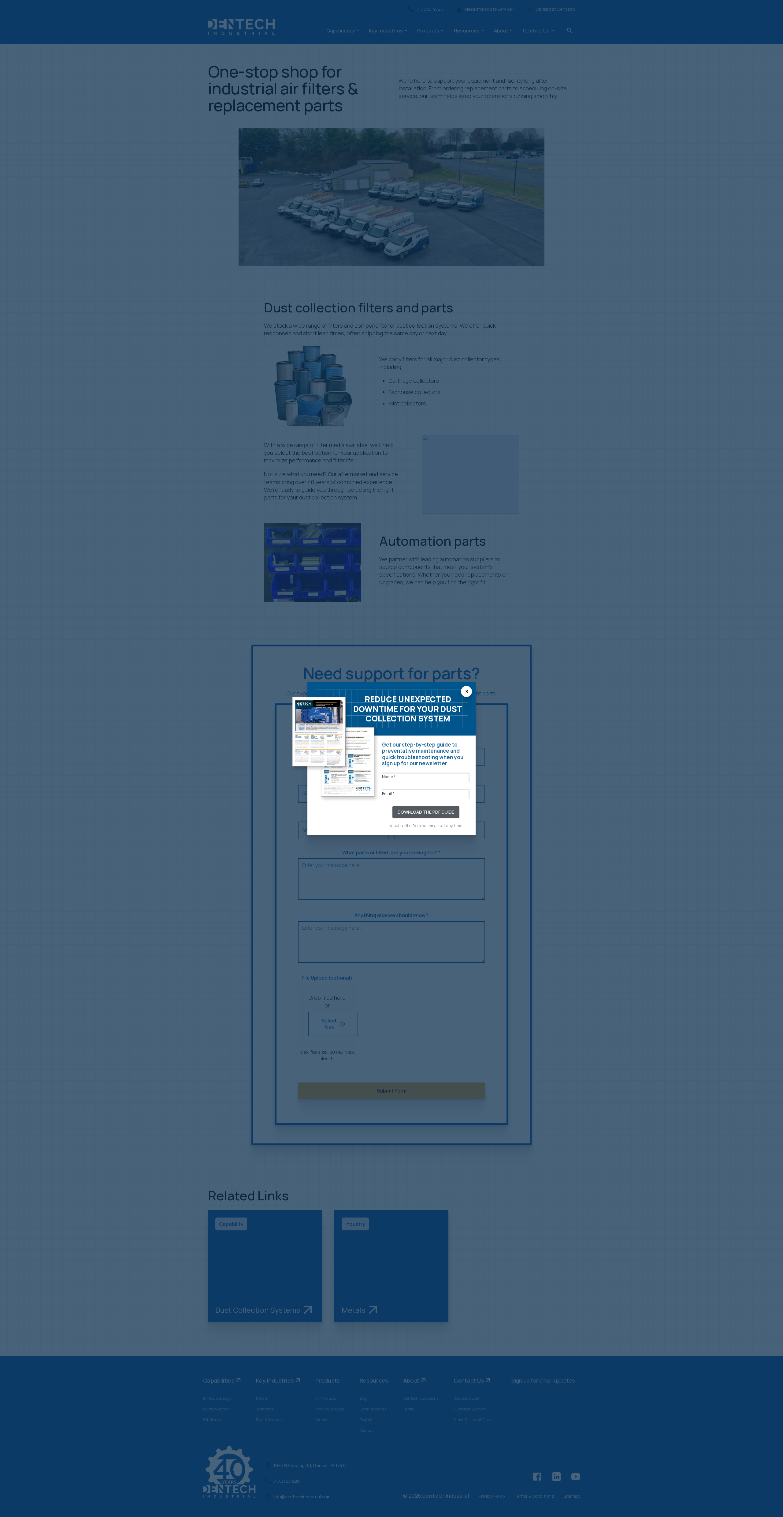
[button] (466, 691)
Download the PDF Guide (426, 812)
